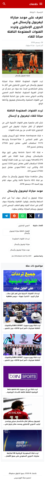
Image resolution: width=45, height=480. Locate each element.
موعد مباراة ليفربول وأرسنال (20, 249)
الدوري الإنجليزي (24, 225)
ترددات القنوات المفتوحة (21, 238)
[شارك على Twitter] (31, 215)
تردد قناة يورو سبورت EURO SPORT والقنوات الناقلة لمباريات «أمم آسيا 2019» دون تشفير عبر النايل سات (22, 328)
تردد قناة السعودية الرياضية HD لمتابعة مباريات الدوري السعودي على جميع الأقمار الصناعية (22, 456)
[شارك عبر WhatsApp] (22, 215)
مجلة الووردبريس (20, 477)
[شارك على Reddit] (14, 215)
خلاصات (33, 4)
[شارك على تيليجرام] (6, 215)
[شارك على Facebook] (39, 215)
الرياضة (32, 12)
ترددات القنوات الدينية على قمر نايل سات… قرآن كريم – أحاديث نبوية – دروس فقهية (23, 295)
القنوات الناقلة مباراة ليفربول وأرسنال (19, 232)
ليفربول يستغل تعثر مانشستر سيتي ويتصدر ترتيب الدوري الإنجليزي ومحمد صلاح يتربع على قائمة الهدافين (22, 424)
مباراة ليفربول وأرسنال (22, 244)
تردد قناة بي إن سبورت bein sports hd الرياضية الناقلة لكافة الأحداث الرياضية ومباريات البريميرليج (22, 392)
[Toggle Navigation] (41, 4)
